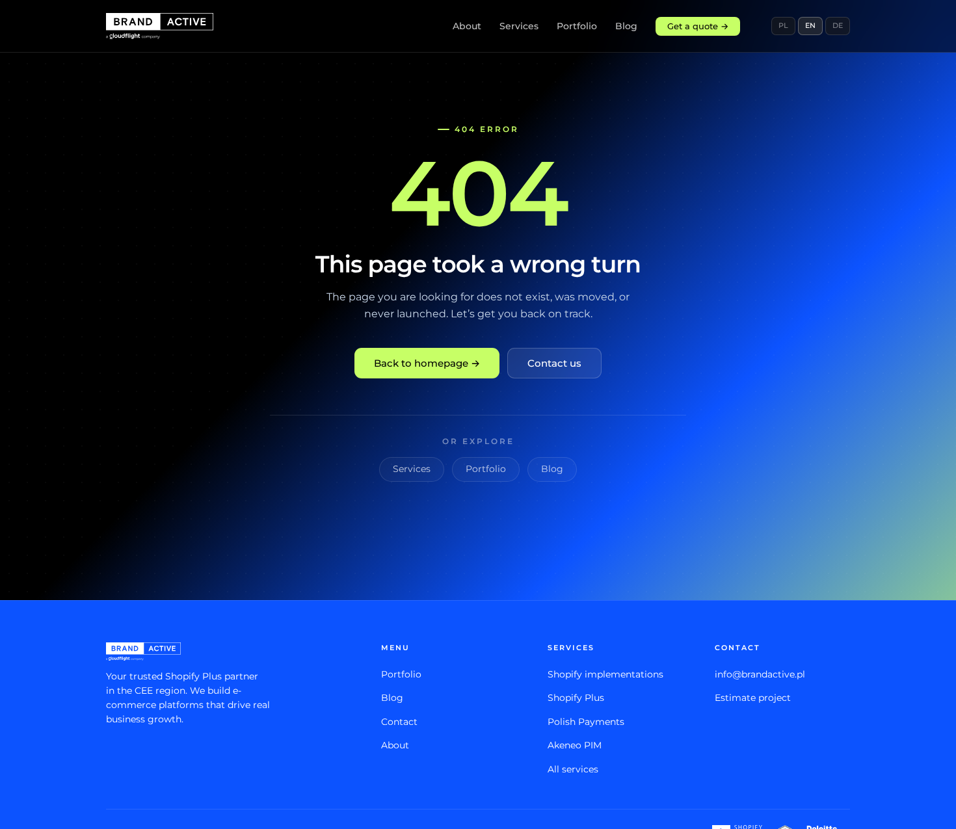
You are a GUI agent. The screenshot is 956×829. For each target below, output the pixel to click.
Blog (626, 26)
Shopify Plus (576, 697)
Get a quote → (697, 26)
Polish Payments (586, 722)
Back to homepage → (427, 363)
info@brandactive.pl (760, 674)
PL (783, 25)
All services (573, 769)
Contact (399, 722)
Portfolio (577, 26)
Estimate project (753, 697)
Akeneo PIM (575, 745)
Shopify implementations (605, 674)
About (467, 26)
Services (518, 26)
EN (810, 25)
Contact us (554, 363)
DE (837, 25)
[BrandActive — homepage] (159, 26)
